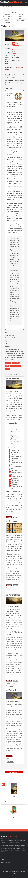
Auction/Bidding (16, 362)
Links (20, 18)
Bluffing (7, 365)
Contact (3, 859)
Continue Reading (14, 772)
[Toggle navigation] (26, 1)
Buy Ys (21, 14)
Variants (7, 20)
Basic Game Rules (7, 16)
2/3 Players (7, 22)
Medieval (7, 368)
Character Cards (7, 18)
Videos (21, 16)
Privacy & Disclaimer (5, 862)
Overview (7, 14)
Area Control (8, 362)
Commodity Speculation (15, 365)
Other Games (20, 20)
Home (2, 6)
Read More (9, 517)
